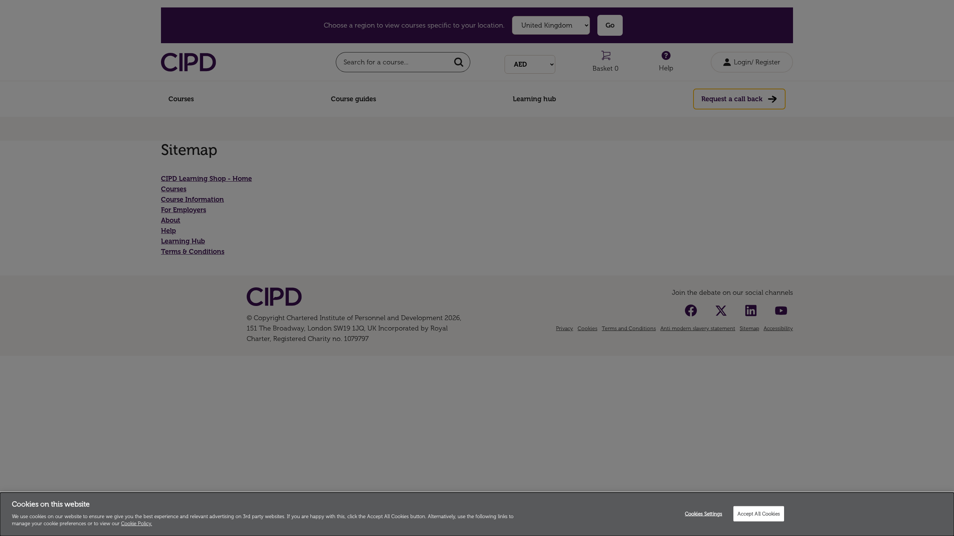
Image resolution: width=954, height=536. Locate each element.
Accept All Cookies (758, 513)
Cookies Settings (703, 513)
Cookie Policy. (136, 523)
